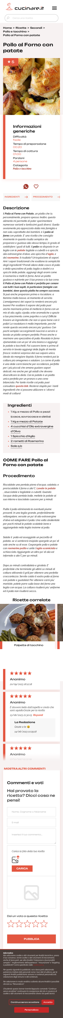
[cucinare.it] (25, 6)
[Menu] (54, 8)
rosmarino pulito (17, 548)
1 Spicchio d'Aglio (23, 436)
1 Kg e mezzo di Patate (27, 421)
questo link (22, 386)
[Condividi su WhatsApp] (26, 188)
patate (21, 250)
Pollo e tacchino (22, 168)
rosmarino (13, 257)
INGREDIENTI (12, 197)
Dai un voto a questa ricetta (27, 916)
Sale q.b (16, 445)
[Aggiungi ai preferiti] (36, 187)
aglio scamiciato (46, 548)
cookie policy (38, 965)
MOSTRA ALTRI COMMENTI (25, 768)
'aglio (50, 254)
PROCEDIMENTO (43, 197)
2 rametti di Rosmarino (27, 441)
